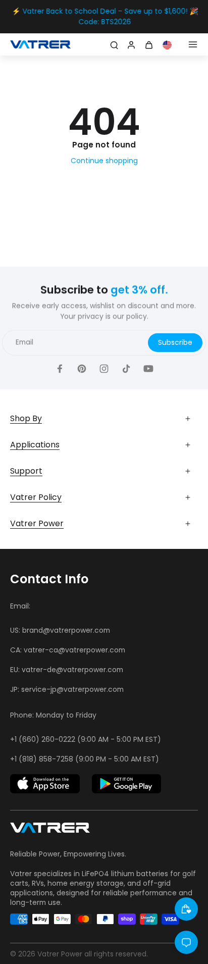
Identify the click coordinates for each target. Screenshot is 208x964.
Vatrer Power (59, 954)
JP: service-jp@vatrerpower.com (67, 689)
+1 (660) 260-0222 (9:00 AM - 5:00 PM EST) (85, 739)
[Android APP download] (127, 783)
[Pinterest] (82, 368)
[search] (114, 44)
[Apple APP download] (45, 783)
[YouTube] (148, 368)
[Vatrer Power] (50, 831)
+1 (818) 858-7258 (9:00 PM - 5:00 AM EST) (84, 759)
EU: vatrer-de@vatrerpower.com (66, 670)
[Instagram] (104, 368)
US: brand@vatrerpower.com (60, 630)
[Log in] (130, 44)
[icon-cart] (150, 44)
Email (24, 342)
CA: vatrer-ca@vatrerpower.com (67, 650)
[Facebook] (59, 368)
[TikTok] (126, 368)
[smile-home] (186, 909)
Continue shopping (104, 161)
